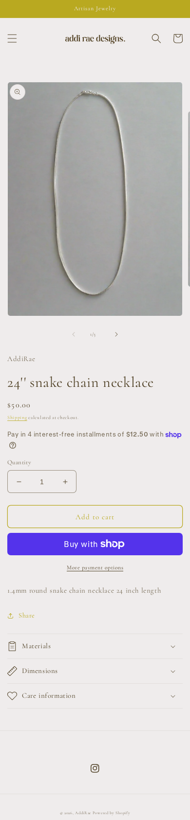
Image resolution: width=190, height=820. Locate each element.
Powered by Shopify (112, 812)
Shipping (17, 417)
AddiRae (83, 812)
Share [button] (27, 615)
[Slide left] (73, 334)
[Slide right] (116, 334)
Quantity (19, 462)
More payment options (95, 567)
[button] (12, 38)
